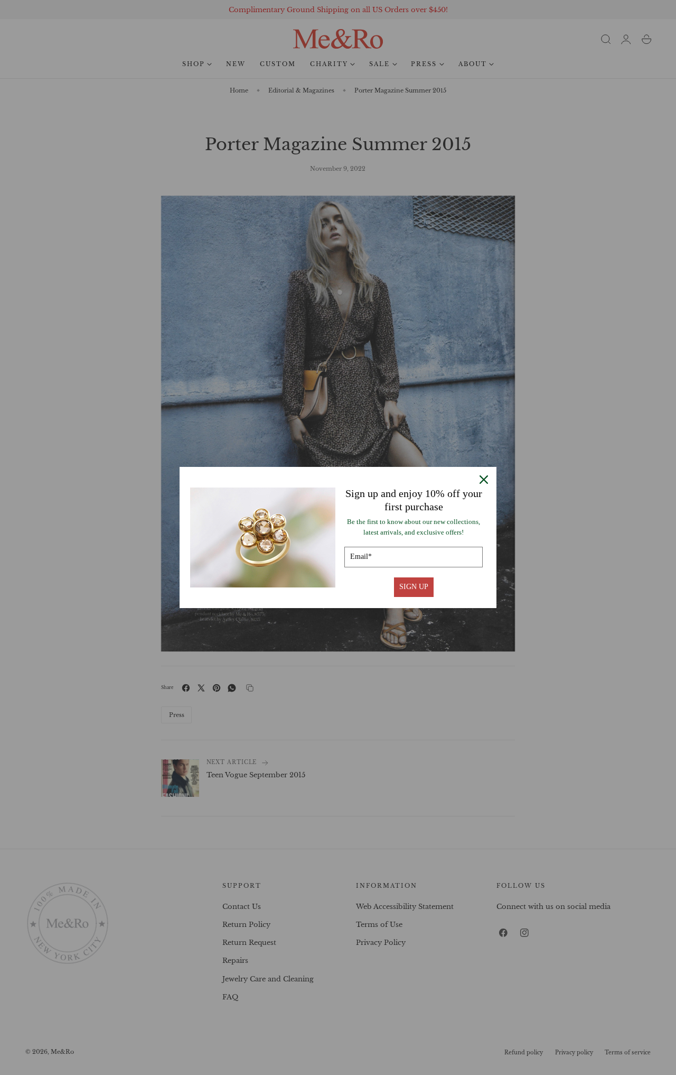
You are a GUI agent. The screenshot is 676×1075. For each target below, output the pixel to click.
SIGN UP (413, 587)
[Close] (483, 479)
